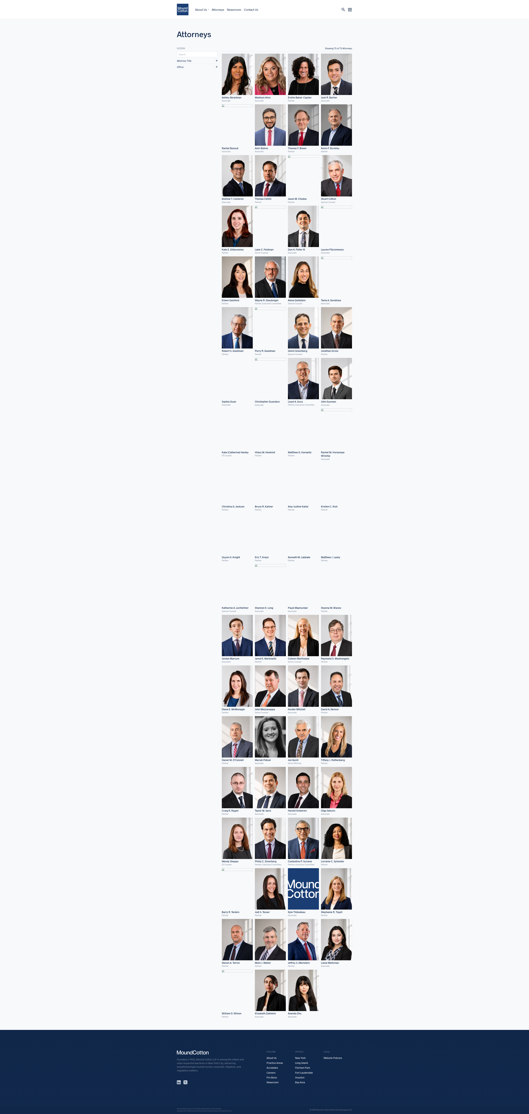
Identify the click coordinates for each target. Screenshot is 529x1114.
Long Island (301, 1062)
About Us (201, 9)
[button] (197, 61)
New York (300, 1057)
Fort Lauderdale (304, 1072)
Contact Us (251, 9)
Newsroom (234, 9)
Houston (299, 1077)
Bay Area (300, 1082)
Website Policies (333, 1057)
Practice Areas (275, 1062)
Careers (271, 1072)
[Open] (350, 9)
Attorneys (218, 9)
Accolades (272, 1067)
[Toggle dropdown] (208, 9)
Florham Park (302, 1067)
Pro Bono (272, 1077)
